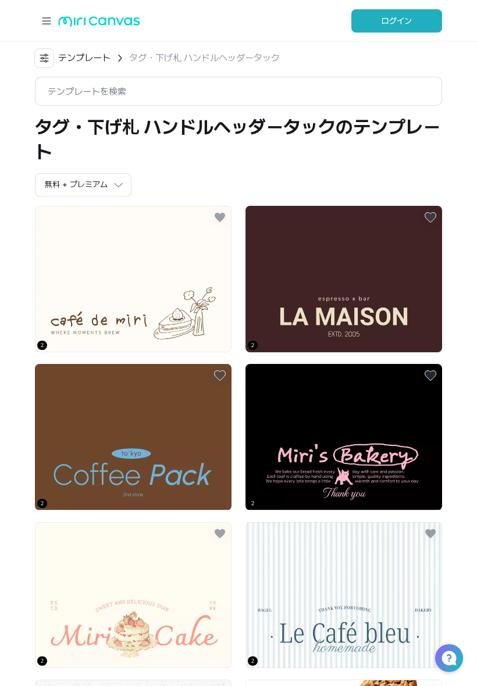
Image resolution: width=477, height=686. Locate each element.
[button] (449, 658)
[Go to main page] (99, 24)
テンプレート (84, 57)
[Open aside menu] (46, 21)
